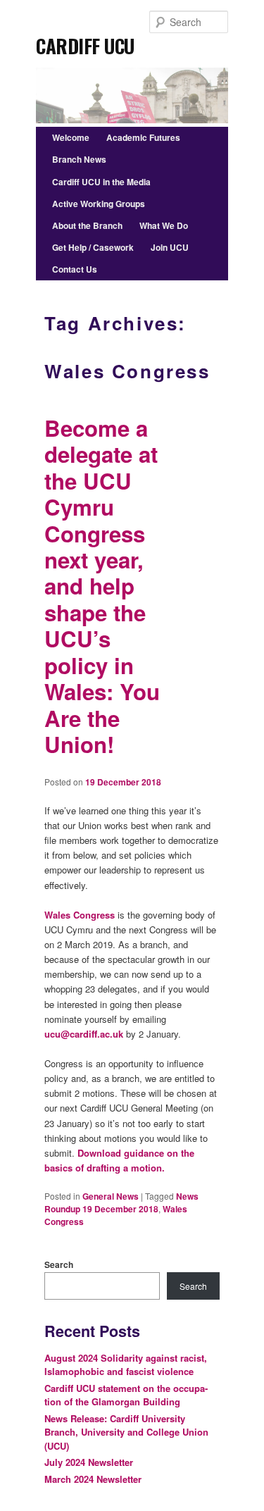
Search (58, 1264)
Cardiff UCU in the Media (101, 181)
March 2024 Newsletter (93, 1479)
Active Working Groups (98, 203)
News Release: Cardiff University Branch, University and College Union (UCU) (126, 1432)
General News (110, 1196)
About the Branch (87, 225)
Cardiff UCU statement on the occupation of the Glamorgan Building (126, 1395)
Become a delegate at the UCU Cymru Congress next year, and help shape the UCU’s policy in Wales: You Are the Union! (102, 586)
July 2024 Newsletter (88, 1462)
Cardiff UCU (85, 41)
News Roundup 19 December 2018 (121, 1202)
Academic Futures (143, 137)
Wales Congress (79, 914)
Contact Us (74, 269)
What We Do (163, 225)
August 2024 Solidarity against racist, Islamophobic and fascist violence (125, 1365)
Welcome (70, 137)
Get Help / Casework (93, 247)
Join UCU (170, 247)
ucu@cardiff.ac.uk (83, 1033)
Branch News (79, 159)
